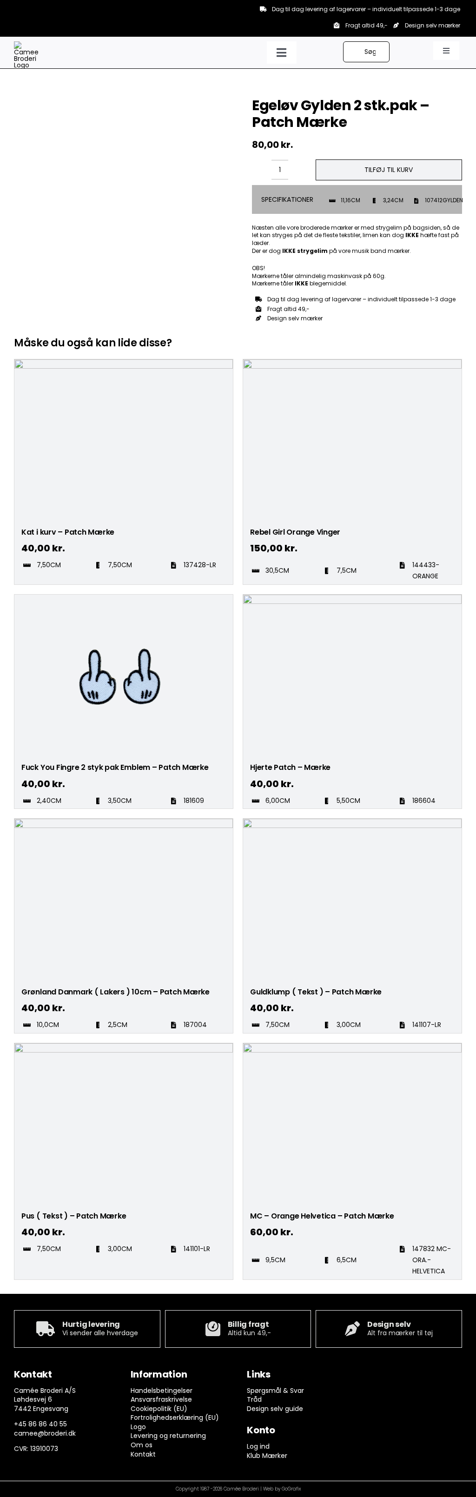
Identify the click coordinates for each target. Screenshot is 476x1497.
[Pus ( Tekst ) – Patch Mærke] (123, 1047)
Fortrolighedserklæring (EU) (175, 1417)
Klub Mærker (267, 1455)
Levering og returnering (168, 1435)
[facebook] (368, 1376)
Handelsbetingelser (161, 1390)
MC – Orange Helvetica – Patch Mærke (322, 1216)
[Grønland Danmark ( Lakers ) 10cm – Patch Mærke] (123, 823)
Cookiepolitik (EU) (159, 1408)
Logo (138, 1426)
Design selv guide (275, 1408)
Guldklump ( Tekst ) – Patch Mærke (316, 992)
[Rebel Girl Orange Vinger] (352, 363)
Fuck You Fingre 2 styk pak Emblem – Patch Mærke (115, 767)
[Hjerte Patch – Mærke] (352, 598)
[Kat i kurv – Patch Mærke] (123, 363)
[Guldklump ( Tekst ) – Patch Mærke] (352, 823)
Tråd (254, 1399)
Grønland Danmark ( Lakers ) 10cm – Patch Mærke (115, 992)
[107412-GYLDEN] (81, 97)
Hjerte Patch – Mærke (290, 767)
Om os (141, 1445)
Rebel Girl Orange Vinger (295, 532)
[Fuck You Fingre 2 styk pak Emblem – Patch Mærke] (123, 598)
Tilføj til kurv (388, 169)
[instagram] (386, 1376)
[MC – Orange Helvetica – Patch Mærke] (352, 1047)
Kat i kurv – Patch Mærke (67, 532)
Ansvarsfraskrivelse (161, 1399)
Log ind (258, 1446)
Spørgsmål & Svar (275, 1390)
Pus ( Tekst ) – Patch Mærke (73, 1216)
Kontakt (143, 1454)
